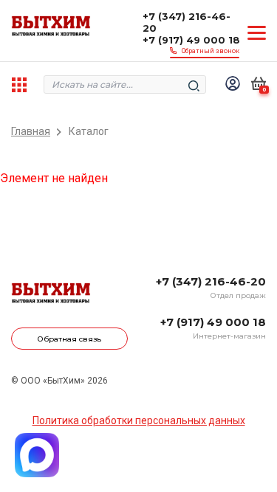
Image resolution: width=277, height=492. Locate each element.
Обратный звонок (210, 51)
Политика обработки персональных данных (139, 420)
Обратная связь (69, 339)
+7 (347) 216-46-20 (186, 22)
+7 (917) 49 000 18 (191, 40)
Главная (30, 131)
